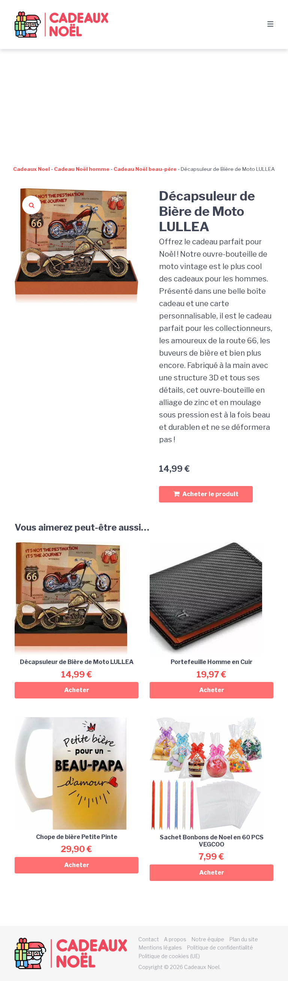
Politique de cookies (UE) (169, 956)
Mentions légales (160, 947)
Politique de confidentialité (220, 947)
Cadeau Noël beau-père (145, 169)
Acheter (76, 690)
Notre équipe (207, 939)
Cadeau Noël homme (82, 169)
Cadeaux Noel (31, 169)
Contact (148, 939)
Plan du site (243, 939)
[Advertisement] (144, 105)
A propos (175, 939)
